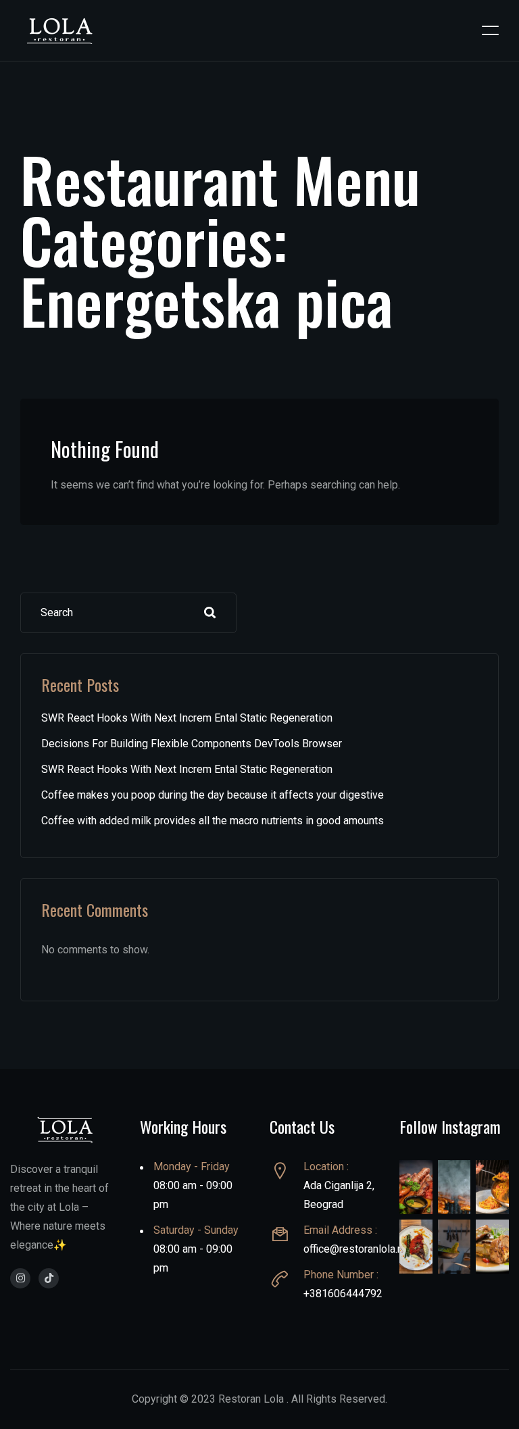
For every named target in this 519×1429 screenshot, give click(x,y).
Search (210, 613)
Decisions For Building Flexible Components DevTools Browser (191, 743)
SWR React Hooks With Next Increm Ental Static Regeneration (186, 717)
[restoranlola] (20, 1278)
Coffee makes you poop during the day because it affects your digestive (212, 794)
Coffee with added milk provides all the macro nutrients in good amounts (212, 820)
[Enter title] (49, 1278)
